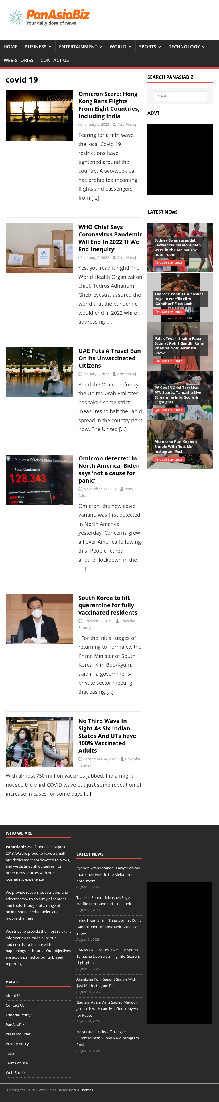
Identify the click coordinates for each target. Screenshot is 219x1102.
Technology (184, 47)
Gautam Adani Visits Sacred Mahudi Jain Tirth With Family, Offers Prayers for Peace (107, 1009)
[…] (95, 197)
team (34, 859)
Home (10, 47)
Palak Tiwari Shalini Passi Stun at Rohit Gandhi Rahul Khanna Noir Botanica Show (180, 345)
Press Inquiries (18, 1034)
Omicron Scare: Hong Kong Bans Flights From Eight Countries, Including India (109, 105)
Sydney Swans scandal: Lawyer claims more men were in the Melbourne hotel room (178, 247)
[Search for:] (180, 96)
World (118, 47)
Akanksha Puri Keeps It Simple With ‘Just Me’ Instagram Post (176, 446)
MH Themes (83, 1089)
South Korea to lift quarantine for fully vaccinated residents (107, 605)
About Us (13, 995)
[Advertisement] (183, 159)
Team (10, 1053)
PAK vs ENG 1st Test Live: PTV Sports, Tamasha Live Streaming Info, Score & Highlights (178, 395)
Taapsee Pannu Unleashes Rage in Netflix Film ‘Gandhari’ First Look (179, 298)
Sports (147, 47)
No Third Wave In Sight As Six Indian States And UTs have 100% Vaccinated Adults (107, 735)
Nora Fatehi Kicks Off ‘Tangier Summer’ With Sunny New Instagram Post (107, 1038)
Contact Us (54, 60)
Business (35, 47)
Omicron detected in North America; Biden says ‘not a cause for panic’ (109, 469)
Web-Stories (18, 60)
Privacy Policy (17, 1043)
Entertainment (78, 47)
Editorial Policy (18, 1014)
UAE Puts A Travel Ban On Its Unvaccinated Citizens (109, 358)
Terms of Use (17, 1063)
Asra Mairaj (126, 124)
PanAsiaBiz (16, 846)
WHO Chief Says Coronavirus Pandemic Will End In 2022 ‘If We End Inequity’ (110, 238)
